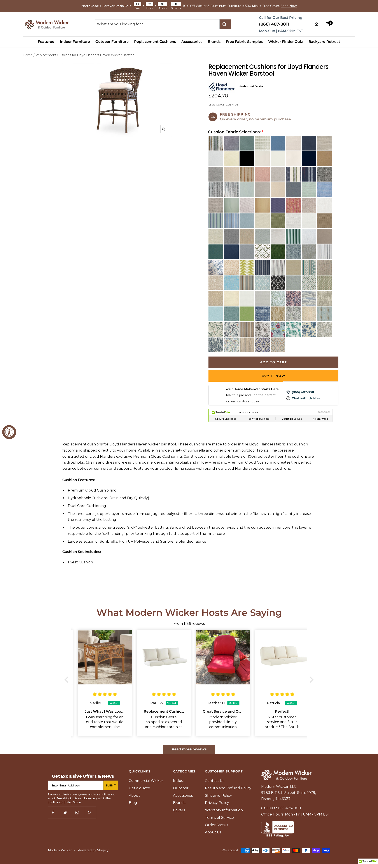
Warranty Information (224, 810)
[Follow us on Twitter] (66, 813)
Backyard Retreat (324, 42)
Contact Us (214, 781)
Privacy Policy (217, 803)
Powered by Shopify (93, 850)
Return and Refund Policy (228, 788)
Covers (179, 810)
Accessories (191, 42)
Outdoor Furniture (112, 42)
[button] (68, 680)
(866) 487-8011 (274, 24)
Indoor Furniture (75, 42)
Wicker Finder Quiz (285, 42)
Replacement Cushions (155, 42)
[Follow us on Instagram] (78, 813)
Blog (133, 803)
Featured (46, 42)
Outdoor (181, 788)
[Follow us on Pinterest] (90, 813)
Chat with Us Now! (306, 398)
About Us (213, 832)
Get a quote (139, 788)
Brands (214, 42)
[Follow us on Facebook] (54, 813)
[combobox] (157, 24)
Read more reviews (189, 749)
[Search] (225, 24)
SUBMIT (111, 785)
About (134, 795)
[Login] (317, 24)
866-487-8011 (289, 808)
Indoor (179, 781)
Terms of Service (219, 818)
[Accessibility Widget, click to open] (9, 432)
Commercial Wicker (146, 781)
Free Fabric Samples (244, 42)
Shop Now (289, 6)
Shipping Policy (218, 795)
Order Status (216, 825)
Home (28, 55)
